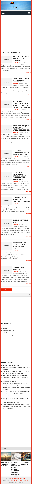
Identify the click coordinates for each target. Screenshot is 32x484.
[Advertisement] (16, 32)
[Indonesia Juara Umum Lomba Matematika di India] (6, 201)
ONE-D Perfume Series (8, 396)
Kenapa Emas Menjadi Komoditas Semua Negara (15, 375)
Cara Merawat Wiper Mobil (9, 381)
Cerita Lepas (6, 326)
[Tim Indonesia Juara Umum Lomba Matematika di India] (6, 129)
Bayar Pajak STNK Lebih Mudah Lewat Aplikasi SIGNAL (16, 391)
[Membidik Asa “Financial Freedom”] (6, 456)
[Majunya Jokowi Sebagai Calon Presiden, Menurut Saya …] (6, 246)
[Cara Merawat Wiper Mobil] (26, 456)
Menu (3, 13)
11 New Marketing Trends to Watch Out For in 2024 (16, 404)
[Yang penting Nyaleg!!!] (6, 270)
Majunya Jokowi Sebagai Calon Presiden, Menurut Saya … (20, 246)
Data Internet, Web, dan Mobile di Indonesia (21, 58)
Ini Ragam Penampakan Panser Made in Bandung (21, 152)
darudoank (15, 62)
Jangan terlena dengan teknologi (11, 402)
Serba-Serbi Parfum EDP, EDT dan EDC (13, 393)
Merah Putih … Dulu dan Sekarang (21, 80)
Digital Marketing (7, 330)
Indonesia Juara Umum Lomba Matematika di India (21, 200)
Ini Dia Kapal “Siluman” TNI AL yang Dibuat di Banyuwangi (19, 176)
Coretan (5, 328)
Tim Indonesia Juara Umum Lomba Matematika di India (21, 128)
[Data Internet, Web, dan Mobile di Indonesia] (6, 59)
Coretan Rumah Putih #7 (17, 478)
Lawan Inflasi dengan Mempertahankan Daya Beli (15, 383)
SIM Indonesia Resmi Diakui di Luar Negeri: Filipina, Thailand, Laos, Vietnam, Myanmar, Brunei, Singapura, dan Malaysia (16, 387)
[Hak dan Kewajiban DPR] (6, 223)
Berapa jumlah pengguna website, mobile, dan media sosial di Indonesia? (21, 104)
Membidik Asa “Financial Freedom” (11, 365)
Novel (4, 332)
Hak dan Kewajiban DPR (20, 221)
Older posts (7, 290)
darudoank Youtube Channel (20, 480)
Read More (28, 72)
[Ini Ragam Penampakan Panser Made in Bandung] (6, 153)
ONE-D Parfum (12, 482)
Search (21, 482)
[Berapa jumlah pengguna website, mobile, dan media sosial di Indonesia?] (6, 104)
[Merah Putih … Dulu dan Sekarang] (6, 82)
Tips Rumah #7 (6, 335)
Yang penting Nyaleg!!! (18, 268)
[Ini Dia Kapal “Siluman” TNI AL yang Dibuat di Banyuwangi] (6, 176)
